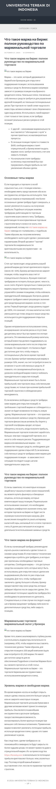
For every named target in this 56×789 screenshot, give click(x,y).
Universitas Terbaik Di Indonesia (28, 7)
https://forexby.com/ (13, 755)
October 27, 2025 (12, 53)
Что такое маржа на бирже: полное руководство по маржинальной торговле (26, 43)
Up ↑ (29, 783)
